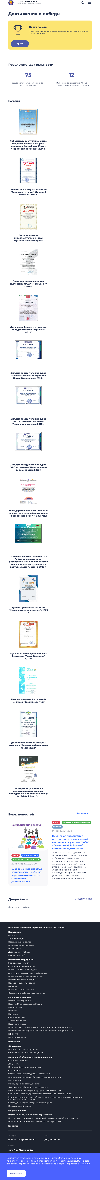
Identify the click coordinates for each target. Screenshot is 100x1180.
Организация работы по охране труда (26, 993)
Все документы (83, 899)
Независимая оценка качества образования (30, 1115)
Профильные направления (21, 945)
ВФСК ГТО (13, 1034)
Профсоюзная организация (21, 983)
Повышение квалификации (21, 979)
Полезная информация (19, 1000)
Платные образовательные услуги (24, 1067)
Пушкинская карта (17, 1037)
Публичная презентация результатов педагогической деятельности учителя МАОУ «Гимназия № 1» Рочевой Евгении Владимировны (70, 842)
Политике (85, 1163)
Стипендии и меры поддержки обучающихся (30, 1103)
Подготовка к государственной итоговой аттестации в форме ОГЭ (40, 1030)
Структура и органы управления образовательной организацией (40, 1094)
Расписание (14, 1042)
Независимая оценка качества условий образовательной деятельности (43, 1118)
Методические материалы (21, 989)
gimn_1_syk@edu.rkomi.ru (20, 1150)
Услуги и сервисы (17, 1020)
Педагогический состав (19, 942)
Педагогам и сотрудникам (21, 960)
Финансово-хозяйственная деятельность (28, 1087)
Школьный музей (16, 955)
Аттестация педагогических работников (27, 973)
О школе (12, 935)
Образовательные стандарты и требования (29, 1074)
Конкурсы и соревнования (26, 860)
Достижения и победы (19, 952)
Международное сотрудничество (24, 1084)
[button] (82, 2)
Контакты (13, 1126)
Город (15, 855)
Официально (14, 1046)
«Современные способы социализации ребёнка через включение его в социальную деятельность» (26, 875)
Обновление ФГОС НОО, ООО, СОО (25, 1053)
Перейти (20, 43)
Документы (13, 1064)
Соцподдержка (30, 855)
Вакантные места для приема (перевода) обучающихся (34, 1090)
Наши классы (14, 948)
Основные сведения (18, 1060)
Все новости (82, 813)
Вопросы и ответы (17, 1110)
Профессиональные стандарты (23, 969)
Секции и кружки (16, 1017)
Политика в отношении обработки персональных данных (36, 927)
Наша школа (14, 932)
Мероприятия (15, 1007)
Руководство (14, 1080)
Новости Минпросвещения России (25, 976)
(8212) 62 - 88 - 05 (52, 1139)
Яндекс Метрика (60, 1158)
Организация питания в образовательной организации (35, 1077)
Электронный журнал (18, 963)
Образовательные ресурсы (21, 966)
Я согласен (16, 1173)
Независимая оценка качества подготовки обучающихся (35, 1121)
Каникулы (13, 1014)
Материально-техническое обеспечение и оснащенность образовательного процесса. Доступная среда (45, 1098)
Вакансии (13, 986)
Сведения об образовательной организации (30, 1057)
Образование (14, 1070)
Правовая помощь (17, 1024)
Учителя (57, 827)
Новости (12, 1010)
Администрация (16, 938)
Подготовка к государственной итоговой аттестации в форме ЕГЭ (40, 1027)
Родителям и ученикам (19, 997)
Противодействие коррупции (23, 1049)
